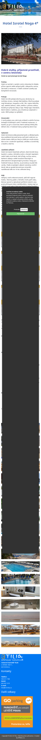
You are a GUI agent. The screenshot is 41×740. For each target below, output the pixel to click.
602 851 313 (5, 683)
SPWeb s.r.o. (21, 738)
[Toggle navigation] (35, 8)
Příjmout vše (20, 214)
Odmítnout (24, 209)
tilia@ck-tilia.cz (6, 688)
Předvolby (17, 209)
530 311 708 (5, 679)
